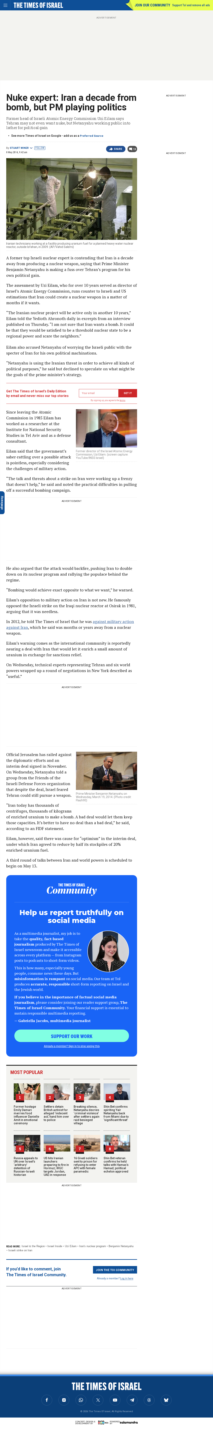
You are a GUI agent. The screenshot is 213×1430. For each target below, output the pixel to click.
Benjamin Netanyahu (121, 1246)
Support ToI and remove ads (191, 5)
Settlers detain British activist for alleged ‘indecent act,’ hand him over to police (56, 1113)
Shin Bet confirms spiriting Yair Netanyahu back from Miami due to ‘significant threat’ (116, 1113)
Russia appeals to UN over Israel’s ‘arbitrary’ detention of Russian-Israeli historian (26, 1166)
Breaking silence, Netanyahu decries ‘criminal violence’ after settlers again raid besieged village (86, 1115)
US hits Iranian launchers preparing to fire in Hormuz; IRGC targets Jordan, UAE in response (56, 1166)
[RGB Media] (104, 1422)
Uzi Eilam (71, 1246)
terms (122, 400)
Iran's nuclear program (92, 1246)
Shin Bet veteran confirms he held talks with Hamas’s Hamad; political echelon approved (116, 1165)
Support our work (71, 1036)
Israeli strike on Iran (20, 1250)
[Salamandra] (129, 1422)
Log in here (126, 1278)
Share (118, 149)
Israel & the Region (33, 1246)
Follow (39, 148)
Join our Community (152, 5)
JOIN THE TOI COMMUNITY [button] (115, 1270)
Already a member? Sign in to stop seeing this (72, 1046)
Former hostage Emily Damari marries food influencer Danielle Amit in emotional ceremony (26, 1115)
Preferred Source (91, 135)
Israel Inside (54, 1246)
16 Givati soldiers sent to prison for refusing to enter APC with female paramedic (86, 1165)
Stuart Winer (19, 148)
